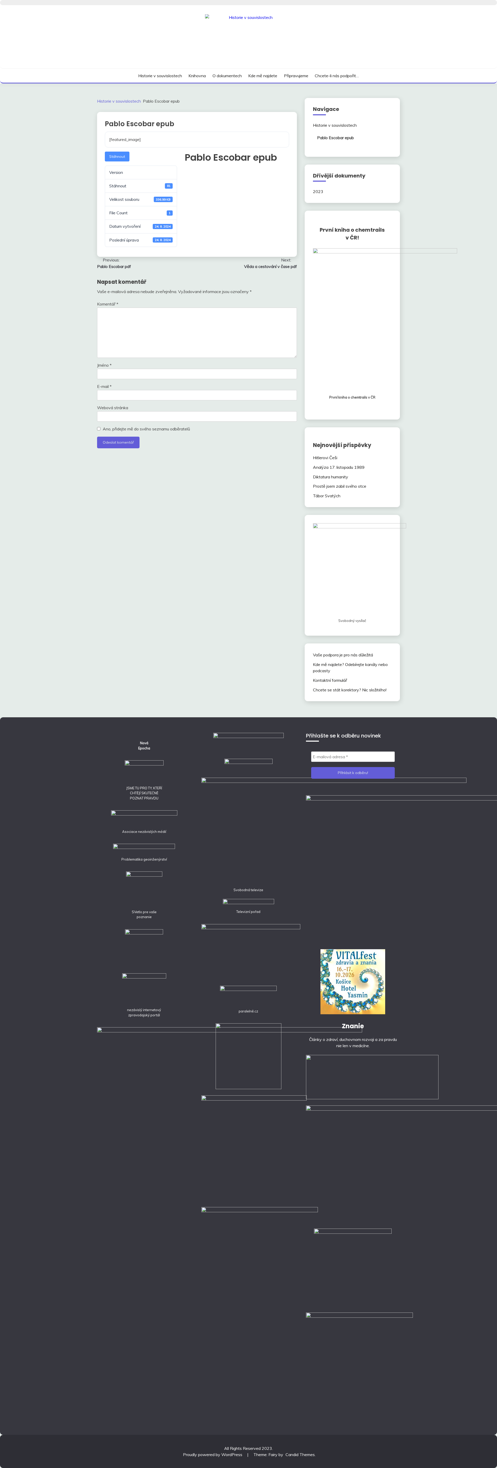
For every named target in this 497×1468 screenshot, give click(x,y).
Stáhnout (117, 156)
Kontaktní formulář (330, 680)
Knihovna (197, 75)
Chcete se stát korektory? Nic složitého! (349, 689)
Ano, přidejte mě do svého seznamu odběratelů (146, 428)
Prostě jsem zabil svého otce (339, 486)
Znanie (353, 1026)
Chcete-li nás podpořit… (337, 75)
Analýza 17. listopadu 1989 (338, 467)
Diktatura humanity (330, 476)
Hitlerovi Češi (325, 457)
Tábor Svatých (326, 495)
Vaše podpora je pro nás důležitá (343, 654)
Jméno (104, 365)
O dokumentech (227, 75)
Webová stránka (112, 407)
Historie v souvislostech (160, 75)
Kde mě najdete (262, 75)
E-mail (104, 386)
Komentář (107, 304)
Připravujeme (296, 75)
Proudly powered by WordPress (213, 1454)
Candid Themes (300, 1454)
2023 (318, 191)
